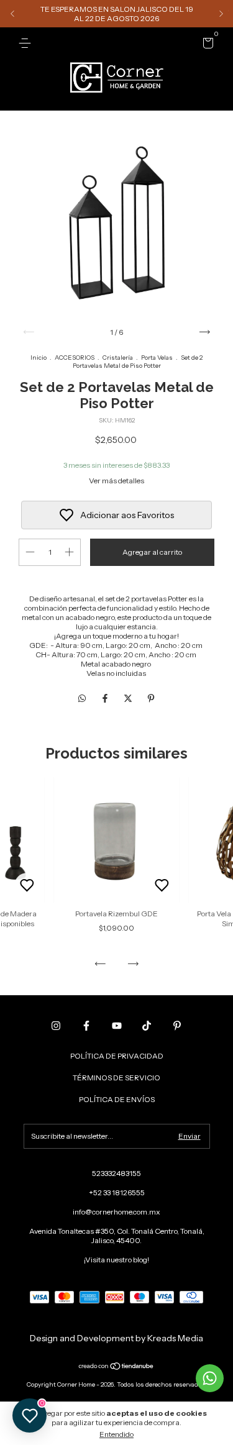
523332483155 (116, 1173)
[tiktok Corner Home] (147, 1026)
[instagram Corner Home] (56, 1026)
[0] (206, 45)
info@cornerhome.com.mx (116, 1211)
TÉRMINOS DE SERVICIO (116, 1077)
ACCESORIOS (74, 357)
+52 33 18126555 (117, 1192)
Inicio (38, 357)
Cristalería (118, 357)
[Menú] (27, 43)
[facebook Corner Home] (86, 1026)
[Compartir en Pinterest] (151, 698)
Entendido (116, 1434)
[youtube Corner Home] (117, 1026)
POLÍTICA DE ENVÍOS (117, 1099)
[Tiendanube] (116, 1367)
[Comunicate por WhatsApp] (210, 1378)
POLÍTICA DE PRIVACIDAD (116, 1055)
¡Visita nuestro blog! (116, 1259)
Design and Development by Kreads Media (116, 1338)
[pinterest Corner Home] (177, 1026)
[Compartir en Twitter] (129, 698)
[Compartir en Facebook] (106, 698)
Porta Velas (157, 357)
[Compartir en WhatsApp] (82, 698)
